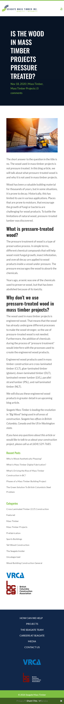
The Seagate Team (32, 629)
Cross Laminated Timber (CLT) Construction (27, 509)
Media (32, 641)
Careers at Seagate (32, 635)
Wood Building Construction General (24, 563)
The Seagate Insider (15, 551)
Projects (32, 623)
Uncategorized (13, 557)
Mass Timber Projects (23, 88)
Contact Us (32, 647)
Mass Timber (35, 84)
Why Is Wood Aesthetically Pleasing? (24, 458)
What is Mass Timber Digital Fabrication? (26, 464)
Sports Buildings (14, 539)
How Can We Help (31, 617)
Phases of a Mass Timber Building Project (26, 481)
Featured (10, 515)
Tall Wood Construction (17, 545)
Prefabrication (13, 533)
